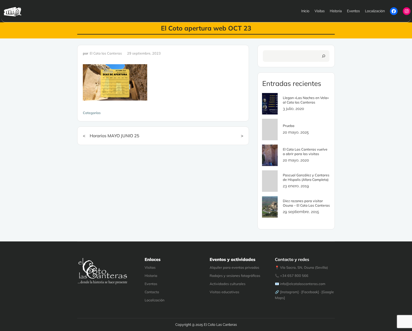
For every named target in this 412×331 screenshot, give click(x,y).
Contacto (152, 292)
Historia (151, 275)
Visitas (150, 267)
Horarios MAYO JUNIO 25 (114, 135)
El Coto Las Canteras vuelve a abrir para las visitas (305, 151)
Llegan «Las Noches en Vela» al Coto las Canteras (306, 100)
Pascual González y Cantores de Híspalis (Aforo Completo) (306, 177)
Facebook (310, 292)
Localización (154, 300)
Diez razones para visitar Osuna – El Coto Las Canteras (306, 203)
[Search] (323, 56)
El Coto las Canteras (106, 53)
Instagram (289, 292)
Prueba (288, 126)
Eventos (151, 284)
